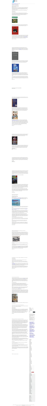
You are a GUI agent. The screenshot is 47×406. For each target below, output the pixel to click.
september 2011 (30, 375)
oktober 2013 (30, 362)
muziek (29, 399)
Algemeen (30, 395)
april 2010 (30, 384)
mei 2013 (30, 365)
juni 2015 (30, 351)
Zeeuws (30, 400)
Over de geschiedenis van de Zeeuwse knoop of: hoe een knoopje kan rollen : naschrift (32, 318)
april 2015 (30, 352)
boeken (13, 194)
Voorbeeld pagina (30, 310)
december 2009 (30, 386)
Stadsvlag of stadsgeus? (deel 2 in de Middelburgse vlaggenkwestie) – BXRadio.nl (32, 335)
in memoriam (19, 246)
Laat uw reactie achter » (19, 306)
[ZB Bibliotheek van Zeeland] (16, 1)
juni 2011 (30, 376)
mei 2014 (30, 358)
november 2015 (30, 348)
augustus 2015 (30, 350)
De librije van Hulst (13, 307)
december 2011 (30, 374)
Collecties (14, 306)
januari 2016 (30, 347)
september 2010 (30, 381)
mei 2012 (30, 371)
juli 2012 (30, 370)
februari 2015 (30, 353)
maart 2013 (30, 366)
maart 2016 (30, 346)
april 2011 (30, 377)
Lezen (29, 398)
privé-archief (24, 278)
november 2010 (30, 380)
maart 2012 (30, 372)
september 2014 (30, 356)
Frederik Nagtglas (13, 263)
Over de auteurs (30, 309)
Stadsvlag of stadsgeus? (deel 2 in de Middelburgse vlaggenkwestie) (32, 333)
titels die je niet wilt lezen (16, 194)
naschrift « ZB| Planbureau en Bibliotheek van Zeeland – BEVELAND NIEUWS (32, 322)
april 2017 (30, 341)
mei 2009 (30, 389)
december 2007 (30, 393)
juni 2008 (30, 391)
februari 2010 (30, 385)
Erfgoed (16, 306)
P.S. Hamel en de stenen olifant (15, 196)
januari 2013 (30, 367)
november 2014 (30, 355)
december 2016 (30, 342)
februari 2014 (30, 360)
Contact (30, 307)
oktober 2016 (30, 343)
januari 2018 (30, 339)
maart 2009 (30, 390)
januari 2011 (30, 379)
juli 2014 (30, 357)
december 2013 (30, 361)
